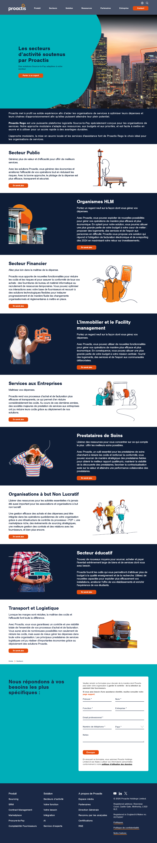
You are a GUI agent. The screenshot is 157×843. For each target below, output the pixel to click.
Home (11, 661)
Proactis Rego (17, 123)
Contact (140, 8)
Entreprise (124, 8)
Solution (69, 8)
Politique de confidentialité (126, 827)
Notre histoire (119, 833)
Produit (37, 8)
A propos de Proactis (90, 793)
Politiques (118, 822)
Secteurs (53, 8)
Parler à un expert (31, 75)
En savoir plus (18, 185)
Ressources (86, 8)
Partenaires (105, 8)
